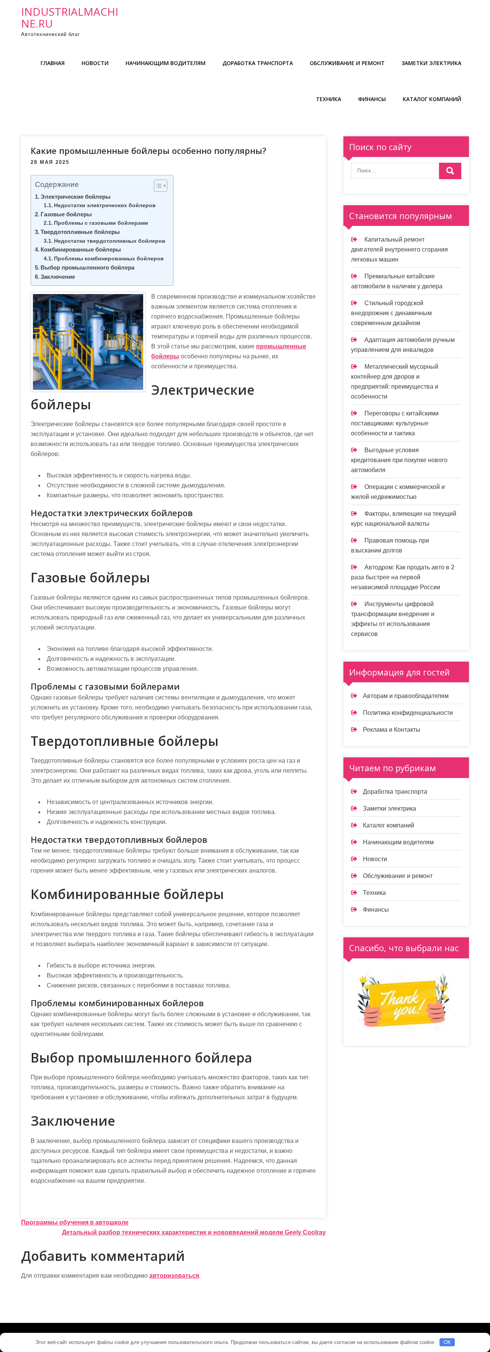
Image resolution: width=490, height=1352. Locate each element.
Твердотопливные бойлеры (80, 232)
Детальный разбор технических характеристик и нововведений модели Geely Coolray (194, 1232)
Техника (328, 99)
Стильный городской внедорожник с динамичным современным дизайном (391, 313)
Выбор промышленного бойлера (87, 267)
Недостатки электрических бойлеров (105, 205)
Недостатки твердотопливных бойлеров (109, 241)
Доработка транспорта (257, 63)
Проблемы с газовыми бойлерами (101, 223)
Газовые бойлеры (66, 214)
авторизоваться (174, 1275)
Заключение (58, 276)
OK (447, 1342)
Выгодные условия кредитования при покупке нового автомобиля (399, 460)
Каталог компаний (432, 99)
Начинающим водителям (166, 63)
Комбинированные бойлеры (81, 249)
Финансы (372, 99)
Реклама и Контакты (391, 729)
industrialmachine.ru (69, 17)
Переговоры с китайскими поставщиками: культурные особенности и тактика (395, 423)
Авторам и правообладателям (406, 696)
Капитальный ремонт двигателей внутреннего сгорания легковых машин (399, 249)
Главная (53, 63)
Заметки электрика (431, 63)
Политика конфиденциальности (408, 713)
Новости (95, 63)
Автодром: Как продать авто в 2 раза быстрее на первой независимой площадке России (402, 577)
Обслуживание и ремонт (347, 63)
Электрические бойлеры (76, 196)
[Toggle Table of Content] (156, 185)
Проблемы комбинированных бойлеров (109, 259)
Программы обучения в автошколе (75, 1222)
